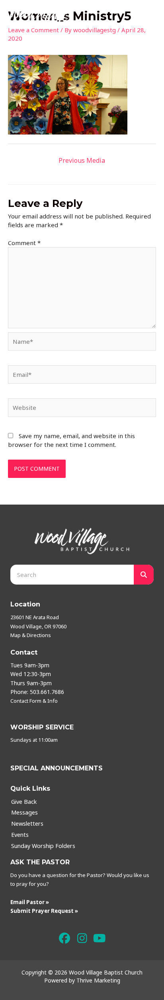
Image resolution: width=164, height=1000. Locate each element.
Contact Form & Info (34, 700)
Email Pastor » (29, 902)
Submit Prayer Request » (44, 910)
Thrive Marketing (98, 980)
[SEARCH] (144, 575)
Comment (24, 243)
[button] (64, 938)
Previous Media (82, 160)
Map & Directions (30, 635)
